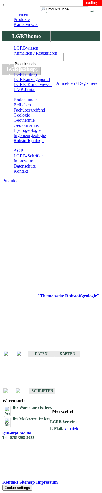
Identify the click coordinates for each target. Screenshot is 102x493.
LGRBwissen (65, 69)
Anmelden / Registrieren (78, 83)
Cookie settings (17, 488)
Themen (21, 14)
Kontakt (21, 171)
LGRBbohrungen (33, 58)
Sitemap (27, 482)
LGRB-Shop (25, 74)
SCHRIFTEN (42, 391)
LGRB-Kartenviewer (33, 84)
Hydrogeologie (27, 130)
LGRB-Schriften (29, 155)
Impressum (23, 160)
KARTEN (67, 353)
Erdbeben (22, 104)
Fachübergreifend (29, 110)
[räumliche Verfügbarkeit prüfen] (21, 354)
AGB (19, 150)
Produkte (22, 19)
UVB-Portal (24, 89)
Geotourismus (26, 125)
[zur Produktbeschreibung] (8, 354)
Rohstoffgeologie (29, 140)
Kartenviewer (26, 24)
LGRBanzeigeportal (32, 79)
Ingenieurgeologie (30, 135)
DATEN (41, 353)
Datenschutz (25, 166)
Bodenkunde (25, 99)
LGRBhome (26, 36)
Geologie (22, 115)
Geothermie (24, 120)
